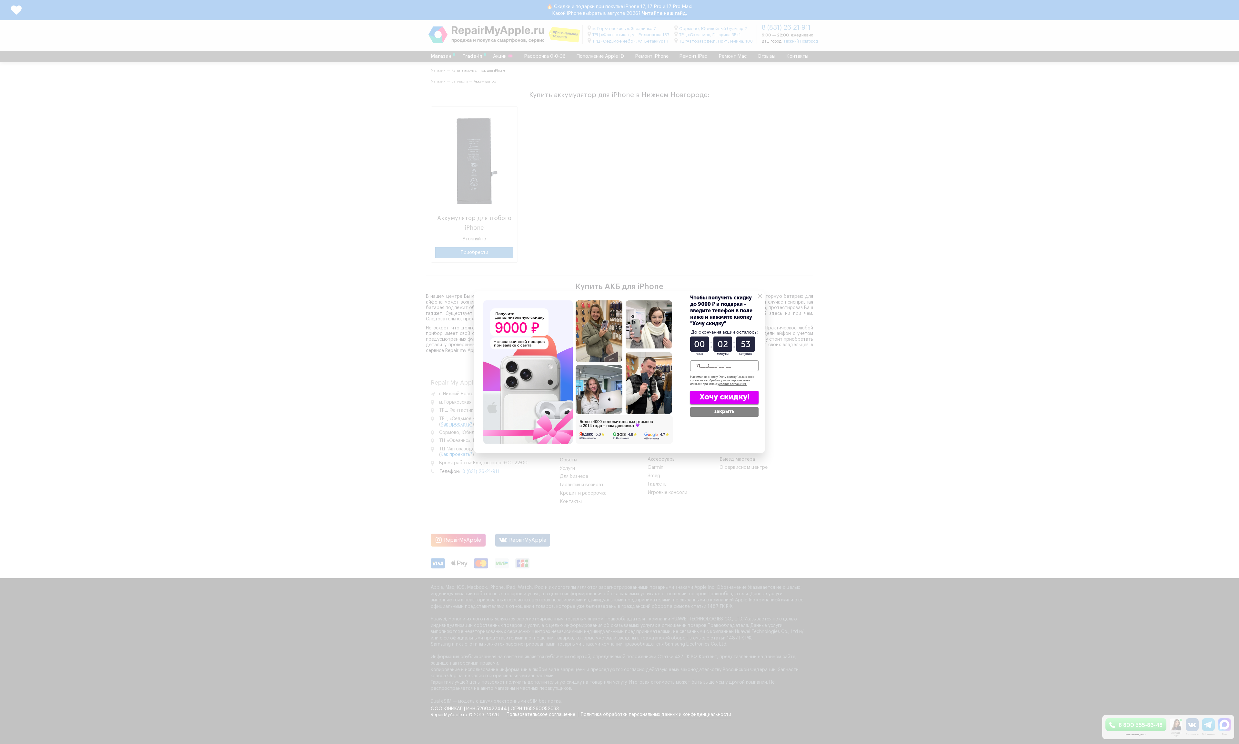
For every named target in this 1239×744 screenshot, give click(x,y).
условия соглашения (732, 384)
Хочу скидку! (725, 396)
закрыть (724, 411)
